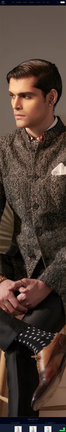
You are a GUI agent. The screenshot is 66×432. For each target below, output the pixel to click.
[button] (64, 210)
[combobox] (51, 423)
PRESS (43, 2)
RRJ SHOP (25, 2)
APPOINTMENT (31, 2)
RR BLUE (48, 2)
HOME (13, 2)
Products (33, 421)
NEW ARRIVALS (18, 2)
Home (30, 421)
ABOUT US (38, 2)
